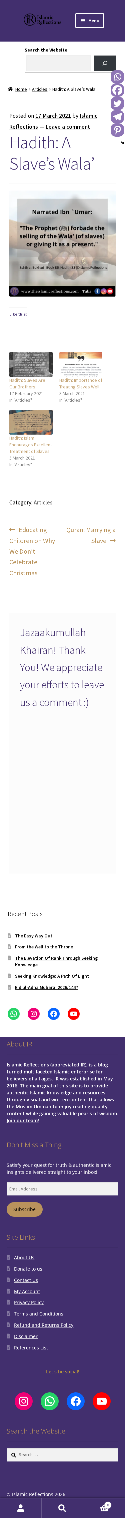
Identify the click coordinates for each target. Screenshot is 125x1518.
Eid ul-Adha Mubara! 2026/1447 (46, 987)
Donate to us (28, 1269)
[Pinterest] (117, 130)
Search (62, 1508)
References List (31, 1347)
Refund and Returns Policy (43, 1325)
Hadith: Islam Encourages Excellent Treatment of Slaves (30, 444)
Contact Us (26, 1280)
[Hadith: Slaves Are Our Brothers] (31, 364)
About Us (24, 1257)
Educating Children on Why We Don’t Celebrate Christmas (32, 551)
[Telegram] (117, 116)
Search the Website (46, 50)
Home (21, 89)
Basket (96, 1503)
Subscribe (24, 1209)
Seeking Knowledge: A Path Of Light (52, 976)
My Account (27, 1291)
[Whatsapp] (117, 76)
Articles (39, 89)
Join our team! (23, 1120)
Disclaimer (26, 1336)
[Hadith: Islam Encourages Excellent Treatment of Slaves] (31, 422)
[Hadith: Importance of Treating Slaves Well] (81, 364)
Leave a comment (68, 126)
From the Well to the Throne (44, 947)
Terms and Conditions (38, 1314)
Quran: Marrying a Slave (91, 534)
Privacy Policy (29, 1302)
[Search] (105, 63)
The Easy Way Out (33, 936)
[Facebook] (117, 90)
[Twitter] (117, 103)
